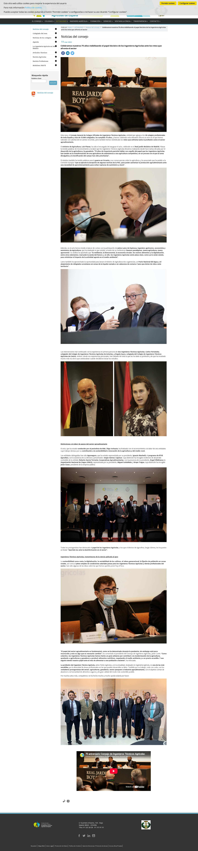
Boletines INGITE (39, 65)
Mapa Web (41, 846)
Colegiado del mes (40, 33)
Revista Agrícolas (39, 57)
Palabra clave (36, 78)
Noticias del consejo (92, 27)
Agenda (36, 42)
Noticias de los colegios (42, 38)
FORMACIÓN (95, 21)
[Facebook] (79, 836)
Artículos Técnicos (40, 53)
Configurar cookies (187, 3)
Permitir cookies (168, 3)
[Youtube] (94, 836)
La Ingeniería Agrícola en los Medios (44, 47)
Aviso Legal (49, 846)
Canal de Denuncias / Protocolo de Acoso (95, 846)
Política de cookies (33, 7)
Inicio (70, 27)
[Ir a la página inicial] (56, 17)
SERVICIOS (107, 21)
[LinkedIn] (89, 836)
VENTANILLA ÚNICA (122, 21)
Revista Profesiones (40, 61)
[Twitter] (84, 836)
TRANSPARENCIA (139, 21)
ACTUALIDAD (61, 21)
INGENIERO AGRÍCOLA (78, 21)
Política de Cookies (75, 846)
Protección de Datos (61, 846)
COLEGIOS (49, 21)
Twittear (72, 53)
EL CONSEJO (36, 21)
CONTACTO (154, 21)
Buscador (34, 846)
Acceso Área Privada (115, 846)
